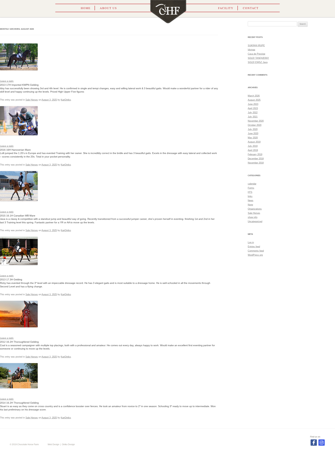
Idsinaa (251, 49)
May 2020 (253, 137)
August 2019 (254, 142)
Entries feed (254, 246)
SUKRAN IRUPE (256, 45)
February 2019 (255, 154)
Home (86, 8)
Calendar (102, 433)
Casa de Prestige (256, 54)
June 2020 (253, 133)
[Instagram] (321, 442)
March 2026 (254, 95)
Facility (225, 8)
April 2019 (253, 150)
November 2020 (256, 121)
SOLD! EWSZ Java (257, 62)
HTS (250, 192)
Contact (251, 8)
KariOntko (66, 99)
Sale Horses (31, 99)
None (250, 204)
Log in (251, 242)
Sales (230, 433)
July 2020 (253, 129)
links (250, 196)
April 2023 (253, 108)
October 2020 (254, 125)
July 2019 (253, 146)
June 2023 (253, 104)
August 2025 (254, 100)
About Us (108, 8)
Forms (251, 188)
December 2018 (256, 158)
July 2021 (253, 116)
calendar (252, 183)
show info (252, 217)
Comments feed (256, 250)
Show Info (149, 433)
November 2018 (256, 162)
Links (192, 433)
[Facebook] (314, 442)
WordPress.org (255, 255)
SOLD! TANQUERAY (258, 58)
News (250, 200)
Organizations (255, 209)
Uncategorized (255, 221)
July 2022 (253, 112)
